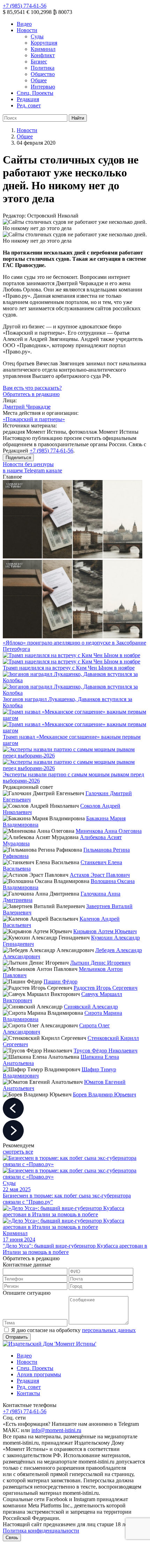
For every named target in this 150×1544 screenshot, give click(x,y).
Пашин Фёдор (60, 981)
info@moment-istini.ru (56, 1430)
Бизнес (39, 61)
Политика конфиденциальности (41, 1531)
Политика (42, 68)
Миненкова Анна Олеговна (109, 831)
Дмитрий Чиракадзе (27, 407)
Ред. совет (29, 105)
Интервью (43, 87)
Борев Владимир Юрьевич (104, 1094)
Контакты (28, 1393)
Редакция (28, 99)
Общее (39, 80)
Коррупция (44, 43)
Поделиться (18, 457)
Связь (12, 1537)
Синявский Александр (91, 1007)
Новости (27, 30)
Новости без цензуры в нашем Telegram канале (32, 467)
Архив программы (39, 1374)
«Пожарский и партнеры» (34, 419)
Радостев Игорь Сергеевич (105, 988)
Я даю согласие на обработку (73, 1330)
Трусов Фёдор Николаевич (105, 1051)
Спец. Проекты (35, 93)
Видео (24, 24)
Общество (43, 74)
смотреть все (18, 1152)
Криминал (43, 49)
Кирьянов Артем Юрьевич (105, 931)
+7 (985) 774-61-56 (24, 6)
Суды (37, 36)
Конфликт (43, 55)
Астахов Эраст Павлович (100, 875)
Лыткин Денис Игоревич (100, 963)
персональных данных (109, 1330)
